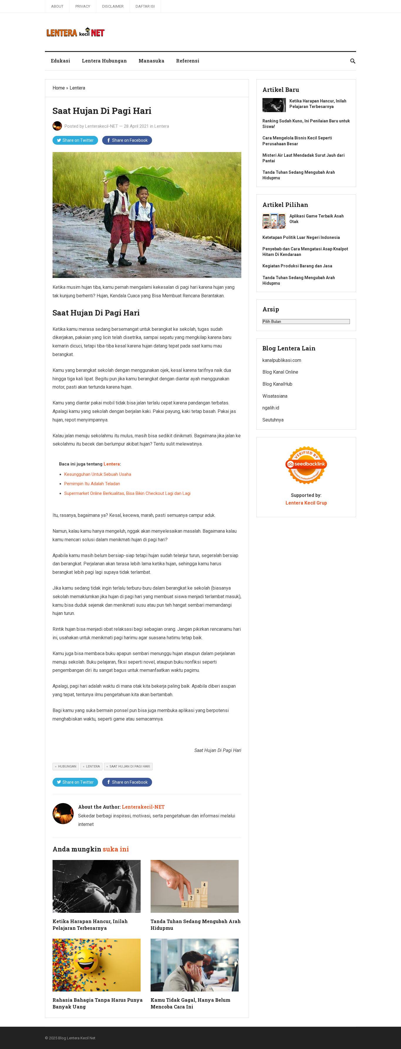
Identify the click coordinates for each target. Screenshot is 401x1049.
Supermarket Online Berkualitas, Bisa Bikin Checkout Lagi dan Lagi (127, 493)
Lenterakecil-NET (101, 126)
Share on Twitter (78, 140)
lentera (93, 766)
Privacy (82, 6)
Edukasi (60, 61)
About (57, 6)
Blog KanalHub (277, 384)
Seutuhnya (273, 420)
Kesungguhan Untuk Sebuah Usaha (97, 474)
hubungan (67, 766)
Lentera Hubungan (104, 61)
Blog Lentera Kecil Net (76, 1038)
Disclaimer (113, 6)
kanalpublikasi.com (281, 360)
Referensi (187, 61)
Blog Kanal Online (280, 372)
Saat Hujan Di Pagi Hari (129, 766)
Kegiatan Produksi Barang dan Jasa (297, 266)
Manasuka (151, 61)
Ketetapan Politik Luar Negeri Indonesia (301, 237)
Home (59, 88)
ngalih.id (270, 408)
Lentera (77, 88)
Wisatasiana (274, 396)
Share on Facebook (130, 140)
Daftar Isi (145, 6)
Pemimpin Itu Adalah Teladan (92, 483)
